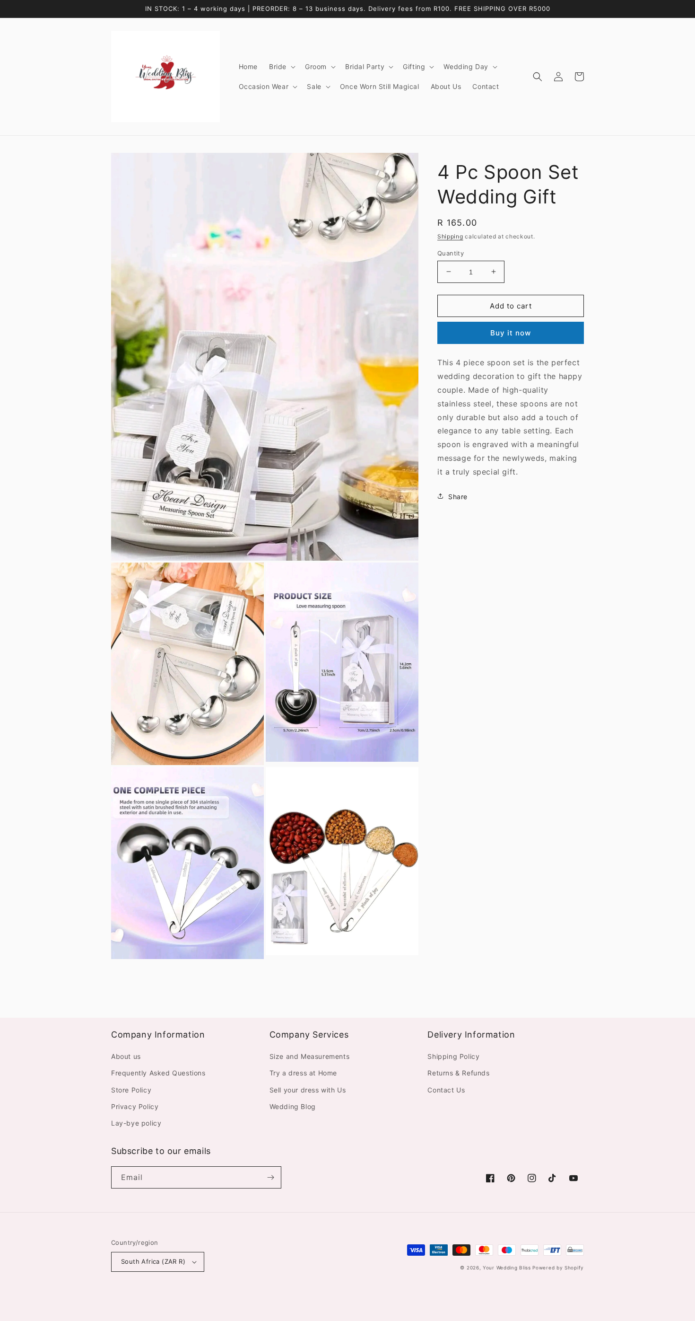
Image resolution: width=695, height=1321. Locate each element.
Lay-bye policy (136, 1123)
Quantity (450, 252)
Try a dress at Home (303, 1073)
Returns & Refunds (458, 1073)
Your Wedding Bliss (507, 1267)
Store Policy (131, 1090)
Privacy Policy (134, 1106)
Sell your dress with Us (307, 1090)
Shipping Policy (453, 1056)
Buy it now (510, 332)
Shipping (450, 236)
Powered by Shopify (558, 1267)
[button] (281, 67)
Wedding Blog (292, 1106)
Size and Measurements (309, 1056)
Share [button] (458, 496)
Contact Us (446, 1090)
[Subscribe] (270, 1177)
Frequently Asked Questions (158, 1073)
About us (126, 1056)
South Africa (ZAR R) (153, 1261)
